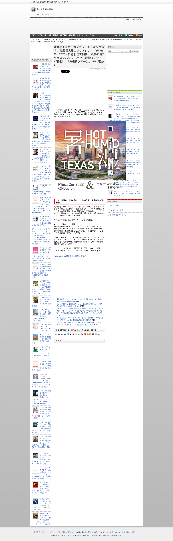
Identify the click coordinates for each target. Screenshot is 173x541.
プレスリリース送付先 (115, 210)
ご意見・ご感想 (113, 205)
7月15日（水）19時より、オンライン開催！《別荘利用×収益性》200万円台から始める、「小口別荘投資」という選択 (41, 139)
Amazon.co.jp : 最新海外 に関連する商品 (70, 256)
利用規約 (37, 532)
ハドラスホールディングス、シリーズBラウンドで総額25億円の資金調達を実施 (41, 221)
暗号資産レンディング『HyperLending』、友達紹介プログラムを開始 (127, 174)
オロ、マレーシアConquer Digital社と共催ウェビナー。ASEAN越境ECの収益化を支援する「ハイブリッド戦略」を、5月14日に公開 (41, 380)
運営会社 (135, 532)
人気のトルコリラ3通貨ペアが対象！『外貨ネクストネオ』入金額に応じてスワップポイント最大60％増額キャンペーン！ (41, 488)
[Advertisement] (86, 26)
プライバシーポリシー (48, 532)
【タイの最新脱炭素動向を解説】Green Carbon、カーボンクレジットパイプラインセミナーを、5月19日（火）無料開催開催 (41, 397)
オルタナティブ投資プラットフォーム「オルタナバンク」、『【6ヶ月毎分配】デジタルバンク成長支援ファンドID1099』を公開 (41, 254)
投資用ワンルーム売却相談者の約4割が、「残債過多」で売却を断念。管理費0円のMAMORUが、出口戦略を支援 (41, 271)
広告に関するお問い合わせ (117, 215)
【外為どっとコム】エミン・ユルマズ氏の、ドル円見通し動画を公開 (41, 302)
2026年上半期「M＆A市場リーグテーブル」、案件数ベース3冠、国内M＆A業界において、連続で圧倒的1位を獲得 (41, 122)
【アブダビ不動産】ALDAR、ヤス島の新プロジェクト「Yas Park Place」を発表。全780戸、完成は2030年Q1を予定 (41, 443)
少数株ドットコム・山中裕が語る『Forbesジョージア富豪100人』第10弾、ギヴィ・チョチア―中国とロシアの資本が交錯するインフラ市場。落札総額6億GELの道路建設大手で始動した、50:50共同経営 (79, 311)
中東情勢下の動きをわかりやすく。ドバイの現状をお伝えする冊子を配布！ (41, 366)
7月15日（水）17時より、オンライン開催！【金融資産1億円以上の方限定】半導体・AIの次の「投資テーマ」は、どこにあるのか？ (41, 156)
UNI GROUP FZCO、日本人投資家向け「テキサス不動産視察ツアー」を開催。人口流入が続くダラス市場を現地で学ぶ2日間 (41, 287)
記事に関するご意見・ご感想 (87, 532)
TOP (32, 39)
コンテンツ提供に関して (122, 532)
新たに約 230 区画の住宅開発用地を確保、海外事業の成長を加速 (41, 339)
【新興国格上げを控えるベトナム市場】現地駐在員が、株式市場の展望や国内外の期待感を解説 (127, 98)
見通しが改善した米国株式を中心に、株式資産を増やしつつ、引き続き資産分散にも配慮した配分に (127, 107)
